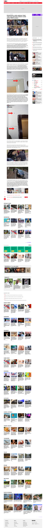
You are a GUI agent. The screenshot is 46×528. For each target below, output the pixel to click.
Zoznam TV (7, 277)
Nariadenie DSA (6, 526)
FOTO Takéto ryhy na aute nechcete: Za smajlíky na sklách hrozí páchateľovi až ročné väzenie (14, 211)
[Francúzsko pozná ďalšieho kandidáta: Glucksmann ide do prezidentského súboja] (14, 320)
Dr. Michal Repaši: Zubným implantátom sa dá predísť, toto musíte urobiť (8, 286)
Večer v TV (37, 78)
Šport (5, 384)
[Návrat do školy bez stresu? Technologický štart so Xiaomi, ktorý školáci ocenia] (21, 361)
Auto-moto (6, 398)
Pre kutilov (6, 478)
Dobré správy (7, 358)
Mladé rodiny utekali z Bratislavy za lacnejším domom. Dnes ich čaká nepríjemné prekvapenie (21, 459)
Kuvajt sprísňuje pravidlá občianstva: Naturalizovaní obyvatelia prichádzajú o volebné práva (7, 325)
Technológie (6, 438)
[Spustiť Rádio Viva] (37, 14)
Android (25, 447)
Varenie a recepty (7, 425)
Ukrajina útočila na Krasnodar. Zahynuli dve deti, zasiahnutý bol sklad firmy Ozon (7, 459)
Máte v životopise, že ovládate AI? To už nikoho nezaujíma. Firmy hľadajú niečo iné (7, 419)
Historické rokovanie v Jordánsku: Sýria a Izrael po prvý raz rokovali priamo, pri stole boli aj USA (15, 300)
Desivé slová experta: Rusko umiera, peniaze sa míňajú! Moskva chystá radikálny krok (39, 99)
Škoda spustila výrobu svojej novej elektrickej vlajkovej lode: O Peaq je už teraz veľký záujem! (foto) (21, 379)
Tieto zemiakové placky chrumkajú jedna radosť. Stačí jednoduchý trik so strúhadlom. (7, 433)
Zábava (36, 74)
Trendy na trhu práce (12, 422)
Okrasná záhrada (5, 488)
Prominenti (6, 330)
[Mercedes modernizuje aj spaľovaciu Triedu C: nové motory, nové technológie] (21, 401)
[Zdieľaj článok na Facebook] (5, 194)
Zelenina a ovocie (12, 488)
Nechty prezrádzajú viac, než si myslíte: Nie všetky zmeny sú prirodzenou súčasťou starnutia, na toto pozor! (21, 352)
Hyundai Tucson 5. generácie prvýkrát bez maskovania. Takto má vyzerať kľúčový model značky (13, 406)
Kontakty (24, 520)
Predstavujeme (12, 408)
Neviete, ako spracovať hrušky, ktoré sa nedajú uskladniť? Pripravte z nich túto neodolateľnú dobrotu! (28, 487)
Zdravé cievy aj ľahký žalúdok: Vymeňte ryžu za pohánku (28, 433)
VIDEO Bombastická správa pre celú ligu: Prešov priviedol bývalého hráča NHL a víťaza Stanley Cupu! (6, 392)
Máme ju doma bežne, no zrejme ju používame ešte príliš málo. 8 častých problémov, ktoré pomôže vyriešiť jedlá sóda (14, 473)
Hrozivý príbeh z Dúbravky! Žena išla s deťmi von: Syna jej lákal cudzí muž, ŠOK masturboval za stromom (28, 211)
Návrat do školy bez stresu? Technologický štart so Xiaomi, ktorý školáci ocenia (20, 260)
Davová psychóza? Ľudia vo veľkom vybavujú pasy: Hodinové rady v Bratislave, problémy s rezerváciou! (21, 211)
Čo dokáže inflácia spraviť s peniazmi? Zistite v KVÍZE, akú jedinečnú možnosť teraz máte (7, 260)
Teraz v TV (33, 78)
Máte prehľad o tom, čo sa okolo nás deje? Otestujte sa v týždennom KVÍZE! (21, 310)
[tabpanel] (37, 45)
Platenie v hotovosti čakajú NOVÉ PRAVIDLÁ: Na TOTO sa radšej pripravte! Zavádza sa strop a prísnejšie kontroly (14, 311)
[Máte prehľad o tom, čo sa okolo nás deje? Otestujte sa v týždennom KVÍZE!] (21, 306)
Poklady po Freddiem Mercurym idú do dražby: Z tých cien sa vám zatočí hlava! (7, 338)
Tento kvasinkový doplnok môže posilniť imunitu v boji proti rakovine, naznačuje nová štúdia (21, 446)
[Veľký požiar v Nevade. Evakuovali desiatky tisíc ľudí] (14, 455)
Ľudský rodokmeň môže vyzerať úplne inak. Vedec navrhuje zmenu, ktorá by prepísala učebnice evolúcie (14, 446)
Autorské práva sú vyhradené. (34, 522)
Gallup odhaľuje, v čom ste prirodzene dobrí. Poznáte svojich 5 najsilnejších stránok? (20, 419)
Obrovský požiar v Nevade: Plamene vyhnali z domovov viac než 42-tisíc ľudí (13, 298)
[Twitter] (34, 520)
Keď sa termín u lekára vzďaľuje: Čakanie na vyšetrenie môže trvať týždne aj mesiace (27, 260)
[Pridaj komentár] (5, 192)
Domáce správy (7, 302)
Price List (15, 525)
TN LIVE (5, 452)
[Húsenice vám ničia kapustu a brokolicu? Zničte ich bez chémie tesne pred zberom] (14, 482)
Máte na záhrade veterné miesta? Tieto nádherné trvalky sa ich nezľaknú (21, 486)
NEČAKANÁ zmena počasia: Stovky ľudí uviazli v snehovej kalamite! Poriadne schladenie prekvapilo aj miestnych (28, 352)
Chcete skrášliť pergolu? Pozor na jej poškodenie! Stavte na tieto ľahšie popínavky (7, 486)
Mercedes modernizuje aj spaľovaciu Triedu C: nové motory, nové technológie (21, 406)
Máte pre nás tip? (24, 526)
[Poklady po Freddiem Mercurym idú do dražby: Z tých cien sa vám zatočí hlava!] (7, 334)
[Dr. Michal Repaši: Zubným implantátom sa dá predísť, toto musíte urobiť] (9, 282)
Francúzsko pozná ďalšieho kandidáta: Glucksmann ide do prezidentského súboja (13, 296)
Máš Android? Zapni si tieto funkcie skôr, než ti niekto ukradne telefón (28, 446)
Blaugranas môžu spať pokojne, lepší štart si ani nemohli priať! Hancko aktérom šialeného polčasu (28, 392)
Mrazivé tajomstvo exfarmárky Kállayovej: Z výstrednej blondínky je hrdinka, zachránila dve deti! (17, 287)
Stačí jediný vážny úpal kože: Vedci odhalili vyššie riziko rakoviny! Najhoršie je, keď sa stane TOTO (7, 352)
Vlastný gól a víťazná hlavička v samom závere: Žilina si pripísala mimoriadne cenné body (21, 392)
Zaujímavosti (6, 344)
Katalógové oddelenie (25, 524)
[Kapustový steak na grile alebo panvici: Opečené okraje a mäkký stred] (21, 429)
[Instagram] (33, 520)
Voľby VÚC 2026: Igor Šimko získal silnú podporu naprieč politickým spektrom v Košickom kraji (27, 311)
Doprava (4, 408)
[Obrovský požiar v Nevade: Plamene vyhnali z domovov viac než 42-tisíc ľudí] (21, 320)
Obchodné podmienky (16, 523)
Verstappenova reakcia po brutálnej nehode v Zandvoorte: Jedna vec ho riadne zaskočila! (14, 392)
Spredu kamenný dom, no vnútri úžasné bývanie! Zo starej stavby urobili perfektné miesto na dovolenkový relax (28, 473)
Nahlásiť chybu (8, 199)
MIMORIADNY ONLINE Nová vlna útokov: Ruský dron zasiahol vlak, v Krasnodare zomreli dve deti (39, 96)
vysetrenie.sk (19, 354)
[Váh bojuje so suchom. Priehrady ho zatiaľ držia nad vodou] (28, 455)
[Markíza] (32, 80)
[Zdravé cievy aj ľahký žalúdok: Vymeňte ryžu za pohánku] (28, 429)
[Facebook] (32, 520)
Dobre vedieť (37, 52)
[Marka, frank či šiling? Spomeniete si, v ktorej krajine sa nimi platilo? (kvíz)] (28, 374)
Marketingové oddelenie (25, 525)
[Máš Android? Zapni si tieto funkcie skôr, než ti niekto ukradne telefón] (28, 442)
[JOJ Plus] (32, 87)
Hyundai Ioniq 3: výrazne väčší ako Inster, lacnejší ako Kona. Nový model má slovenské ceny (28, 406)
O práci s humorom (26, 421)
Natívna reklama (15, 526)
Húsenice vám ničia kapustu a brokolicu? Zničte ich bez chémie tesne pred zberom (13, 486)
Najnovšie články (7, 293)
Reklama (15, 520)
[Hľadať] (41, 3)
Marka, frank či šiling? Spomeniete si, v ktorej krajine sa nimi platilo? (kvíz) (28, 378)
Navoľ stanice (33, 89)
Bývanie (5, 465)
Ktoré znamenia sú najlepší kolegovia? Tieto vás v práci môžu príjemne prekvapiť (28, 419)
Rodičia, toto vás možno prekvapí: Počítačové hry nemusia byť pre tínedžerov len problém (14, 352)
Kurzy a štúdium (5, 421)
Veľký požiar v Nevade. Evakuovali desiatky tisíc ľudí (14, 459)
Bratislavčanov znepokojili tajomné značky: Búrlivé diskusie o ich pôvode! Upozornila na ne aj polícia (7, 211)
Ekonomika (6, 371)
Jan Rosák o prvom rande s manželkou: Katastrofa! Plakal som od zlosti (28, 338)
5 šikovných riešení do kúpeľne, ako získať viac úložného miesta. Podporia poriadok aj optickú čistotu (21, 473)
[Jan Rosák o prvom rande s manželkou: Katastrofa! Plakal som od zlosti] (28, 334)
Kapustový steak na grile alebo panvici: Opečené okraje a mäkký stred (21, 433)
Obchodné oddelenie (25, 523)
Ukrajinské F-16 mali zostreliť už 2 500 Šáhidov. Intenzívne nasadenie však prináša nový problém (6, 446)
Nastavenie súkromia (7, 523)
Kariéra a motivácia (8, 412)
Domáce (4, 312)
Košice (25, 313)
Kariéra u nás (6, 524)
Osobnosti (26, 339)
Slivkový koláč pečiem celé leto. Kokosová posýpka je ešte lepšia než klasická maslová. (13, 433)
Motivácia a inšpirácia (20, 421)
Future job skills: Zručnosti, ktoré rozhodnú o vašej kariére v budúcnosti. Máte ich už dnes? (14, 420)
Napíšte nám (6, 525)
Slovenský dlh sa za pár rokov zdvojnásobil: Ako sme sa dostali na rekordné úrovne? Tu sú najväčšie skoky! (14, 379)
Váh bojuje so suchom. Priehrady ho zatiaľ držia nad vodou (28, 459)
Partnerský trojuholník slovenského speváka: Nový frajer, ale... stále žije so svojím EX (26, 287)
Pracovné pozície (6, 245)
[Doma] (32, 85)
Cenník (14, 524)
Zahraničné (6, 316)
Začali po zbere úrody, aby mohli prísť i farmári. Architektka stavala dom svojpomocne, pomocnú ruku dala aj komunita (7, 473)
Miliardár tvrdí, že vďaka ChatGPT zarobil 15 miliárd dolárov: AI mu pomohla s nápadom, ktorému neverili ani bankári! (7, 379)
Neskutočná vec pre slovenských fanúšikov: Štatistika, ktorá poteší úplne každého (13, 260)
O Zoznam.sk (6, 520)
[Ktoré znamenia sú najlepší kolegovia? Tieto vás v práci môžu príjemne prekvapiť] (28, 415)
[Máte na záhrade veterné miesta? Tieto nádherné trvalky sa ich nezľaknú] (21, 482)
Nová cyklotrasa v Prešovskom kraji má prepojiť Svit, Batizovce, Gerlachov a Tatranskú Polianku (7, 406)
